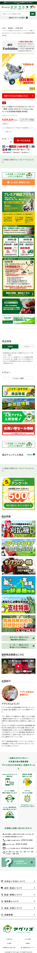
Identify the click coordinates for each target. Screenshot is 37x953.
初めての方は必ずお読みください (16, 96)
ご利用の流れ (9, 939)
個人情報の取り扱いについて (28, 947)
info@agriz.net (27, 848)
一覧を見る (29, 455)
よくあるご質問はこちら (18, 182)
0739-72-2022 (27, 840)
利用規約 (28, 943)
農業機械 (10, 28)
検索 (32, 14)
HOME (4, 28)
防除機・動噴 (19, 28)
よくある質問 (28, 939)
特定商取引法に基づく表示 (9, 947)
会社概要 (9, 943)
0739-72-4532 (21, 844)
